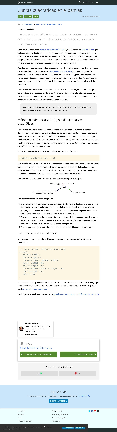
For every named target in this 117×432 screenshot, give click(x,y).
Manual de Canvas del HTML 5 (49, 24)
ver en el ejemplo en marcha (35, 289)
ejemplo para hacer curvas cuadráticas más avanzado (76, 294)
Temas (20, 418)
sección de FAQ (84, 396)
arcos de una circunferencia (60, 71)
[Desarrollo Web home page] (25, 2)
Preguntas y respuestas (60, 415)
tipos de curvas (87, 50)
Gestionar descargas (25, 421)
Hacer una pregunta (59, 418)
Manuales (28, 24)
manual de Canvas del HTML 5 (53, 50)
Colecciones (56, 421)
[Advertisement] (58, 309)
